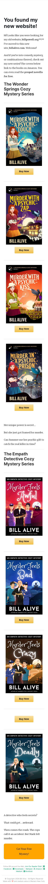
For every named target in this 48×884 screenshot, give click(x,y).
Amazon (38, 869)
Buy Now (24, 171)
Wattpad (28, 869)
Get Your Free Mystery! (24, 851)
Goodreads (19, 869)
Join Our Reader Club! (33, 866)
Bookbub (29, 871)
